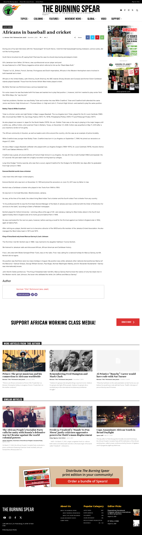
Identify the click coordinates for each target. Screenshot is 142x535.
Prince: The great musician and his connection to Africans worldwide (22, 375)
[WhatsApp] (102, 37)
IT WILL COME (113, 521)
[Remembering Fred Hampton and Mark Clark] (71, 360)
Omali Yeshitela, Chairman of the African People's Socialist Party (22, 440)
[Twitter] (132, 10)
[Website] (32, 294)
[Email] (36, 294)
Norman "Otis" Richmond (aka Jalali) (15, 37)
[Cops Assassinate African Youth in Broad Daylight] (118, 416)
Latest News (7, 27)
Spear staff (100, 435)
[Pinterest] (97, 37)
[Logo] (18, 509)
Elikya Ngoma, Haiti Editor (58, 438)
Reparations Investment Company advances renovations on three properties (119, 512)
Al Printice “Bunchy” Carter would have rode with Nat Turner (116, 375)
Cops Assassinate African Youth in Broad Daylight (116, 431)
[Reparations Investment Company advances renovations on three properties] (136, 512)
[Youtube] (121, 10)
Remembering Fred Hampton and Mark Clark (69, 375)
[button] (137, 10)
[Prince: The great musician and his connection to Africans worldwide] (23, 360)
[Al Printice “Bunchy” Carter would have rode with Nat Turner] (118, 360)
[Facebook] (124, 10)
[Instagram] (128, 10)
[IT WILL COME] (136, 523)
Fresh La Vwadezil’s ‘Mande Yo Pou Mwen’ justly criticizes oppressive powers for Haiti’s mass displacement (71, 433)
